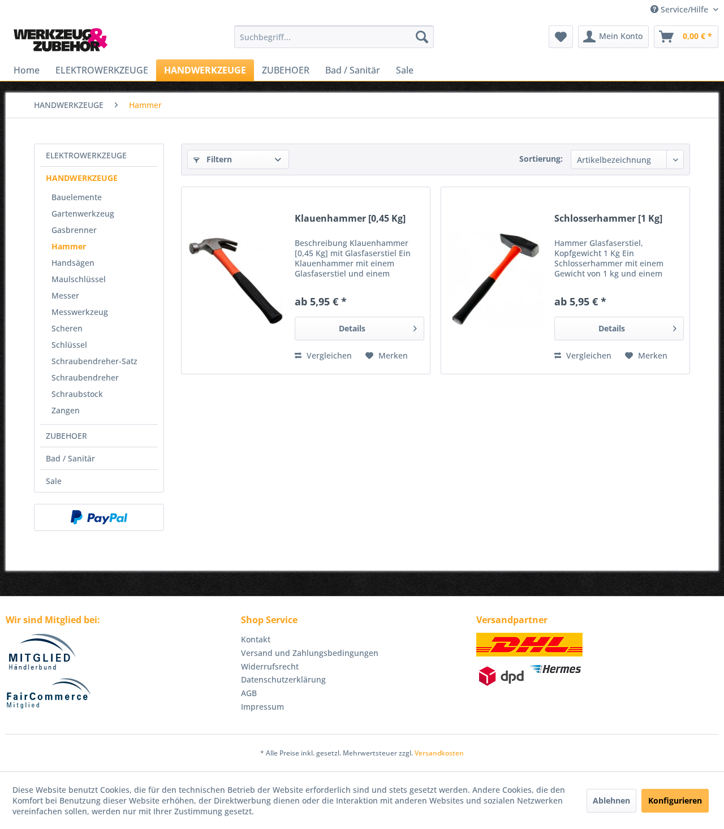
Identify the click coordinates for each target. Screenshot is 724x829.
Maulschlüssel (78, 279)
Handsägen (72, 262)
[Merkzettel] (561, 36)
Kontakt (255, 639)
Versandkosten (439, 753)
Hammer (68, 246)
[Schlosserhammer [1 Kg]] (495, 280)
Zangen (65, 410)
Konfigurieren (675, 800)
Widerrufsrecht (270, 666)
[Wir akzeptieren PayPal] (99, 517)
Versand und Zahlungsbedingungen (309, 652)
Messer (65, 295)
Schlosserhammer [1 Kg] (608, 218)
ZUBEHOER (66, 435)
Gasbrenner (74, 229)
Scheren (67, 328)
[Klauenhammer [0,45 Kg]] (235, 280)
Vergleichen (328, 355)
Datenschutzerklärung (283, 679)
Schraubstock (77, 393)
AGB (249, 693)
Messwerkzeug (79, 311)
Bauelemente (76, 197)
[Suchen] (422, 36)
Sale (54, 481)
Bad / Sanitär (70, 458)
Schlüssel (69, 344)
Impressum (262, 706)
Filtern (218, 159)
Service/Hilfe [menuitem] (684, 9)
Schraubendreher (85, 377)
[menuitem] (334, 36)
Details (352, 328)
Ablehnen (611, 800)
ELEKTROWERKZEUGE (86, 155)
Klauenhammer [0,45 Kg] (350, 218)
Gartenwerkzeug (82, 213)
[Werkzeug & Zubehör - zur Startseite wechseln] (60, 39)
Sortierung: (541, 158)
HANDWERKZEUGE (82, 177)
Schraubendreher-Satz (94, 361)
